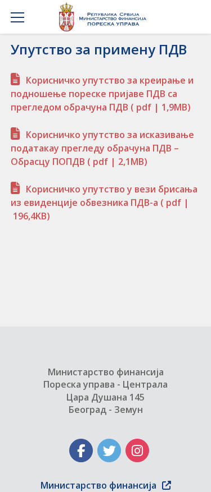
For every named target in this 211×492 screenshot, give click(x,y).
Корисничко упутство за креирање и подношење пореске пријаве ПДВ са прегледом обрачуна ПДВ (102, 93)
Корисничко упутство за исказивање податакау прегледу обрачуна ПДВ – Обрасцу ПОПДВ (102, 148)
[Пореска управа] (105, 16)
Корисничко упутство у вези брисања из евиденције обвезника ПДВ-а (104, 202)
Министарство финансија (98, 485)
